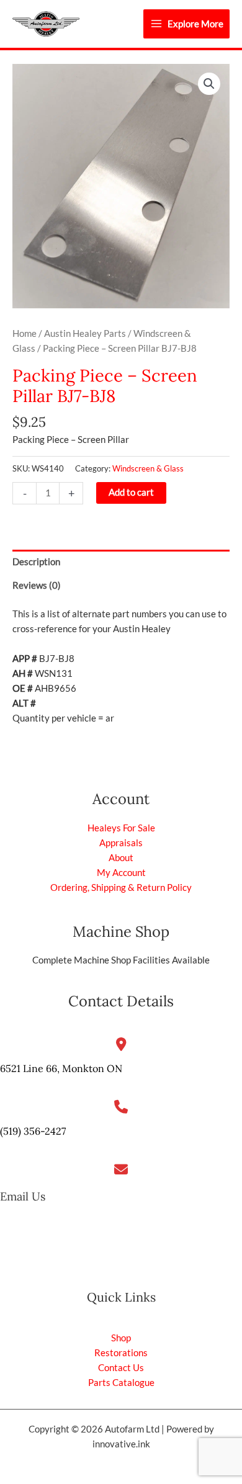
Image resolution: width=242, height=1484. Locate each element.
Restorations (121, 1353)
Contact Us (121, 1367)
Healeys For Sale (121, 828)
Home (24, 333)
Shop (121, 1338)
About (121, 857)
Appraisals (121, 843)
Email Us (22, 1196)
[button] (209, 84)
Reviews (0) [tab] (36, 585)
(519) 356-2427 (33, 1131)
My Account (121, 872)
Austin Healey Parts (85, 333)
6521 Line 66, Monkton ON (61, 1068)
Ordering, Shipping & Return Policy (121, 887)
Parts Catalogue (121, 1382)
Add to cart (131, 492)
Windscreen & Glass (148, 468)
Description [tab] (36, 561)
